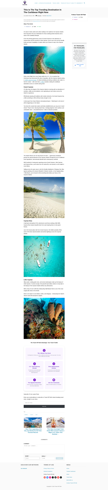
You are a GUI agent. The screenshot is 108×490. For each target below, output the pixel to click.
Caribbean (26, 414)
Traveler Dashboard (70, 471)
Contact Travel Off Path (71, 483)
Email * (44, 456)
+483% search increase (30, 80)
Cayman (31, 414)
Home (67, 468)
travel (36, 414)
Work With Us (69, 480)
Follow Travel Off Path (80, 65)
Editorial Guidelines (48, 471)
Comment (26, 443)
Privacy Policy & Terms (49, 468)
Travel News (69, 477)
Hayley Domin (49, 15)
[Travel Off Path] (26, 3)
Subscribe (44, 406)
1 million (42, 81)
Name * (27, 456)
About (67, 474)
